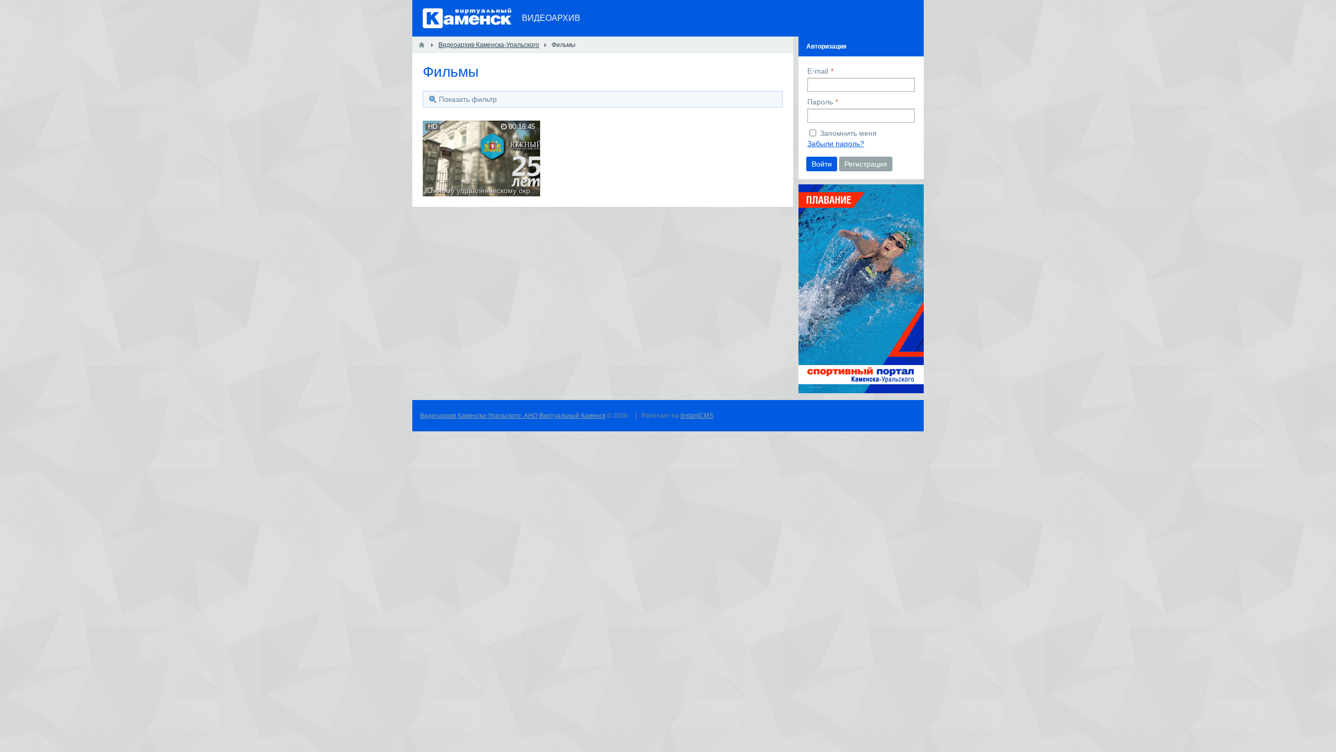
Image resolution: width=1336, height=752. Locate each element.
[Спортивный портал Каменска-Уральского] (861, 390)
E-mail (817, 71)
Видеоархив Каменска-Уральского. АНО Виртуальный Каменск (512, 415)
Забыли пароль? (835, 143)
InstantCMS (697, 415)
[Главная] (422, 45)
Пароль (820, 102)
